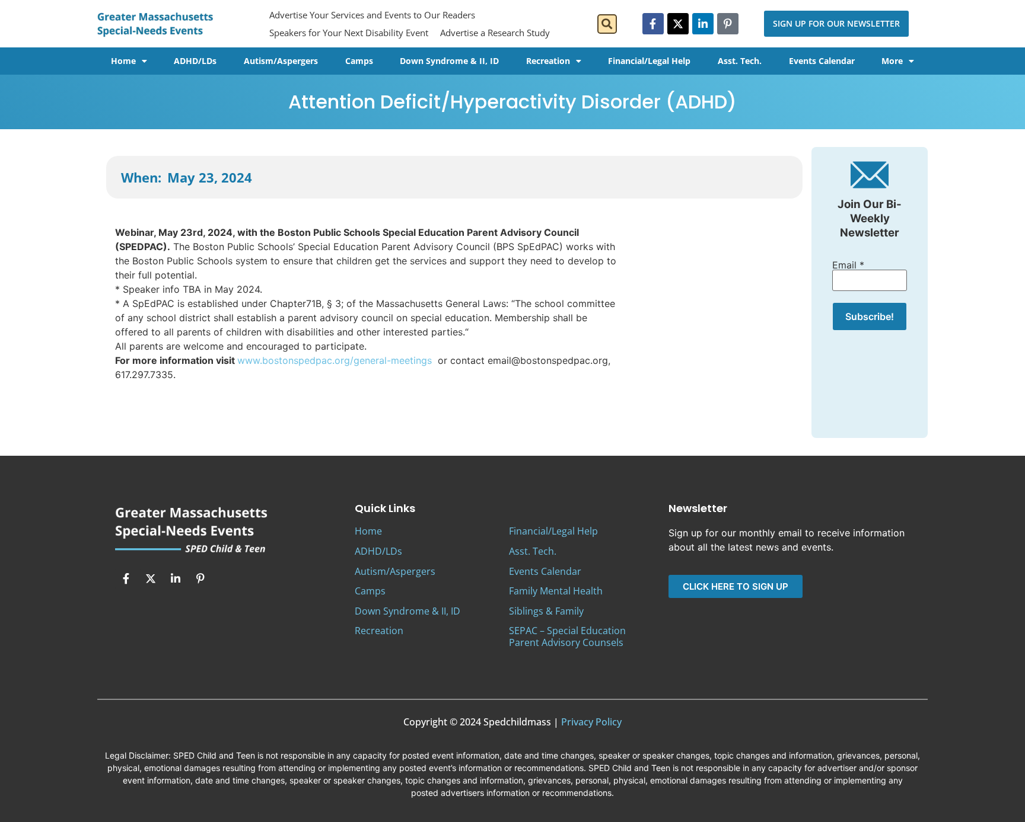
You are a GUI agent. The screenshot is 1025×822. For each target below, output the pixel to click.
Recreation (548, 60)
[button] (607, 24)
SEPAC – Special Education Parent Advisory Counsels (567, 636)
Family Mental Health (556, 590)
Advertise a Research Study (495, 33)
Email (848, 265)
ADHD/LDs (195, 60)
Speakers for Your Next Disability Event (348, 33)
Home (123, 60)
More (892, 60)
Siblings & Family (546, 611)
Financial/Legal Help (649, 60)
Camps (359, 60)
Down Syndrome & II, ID (449, 60)
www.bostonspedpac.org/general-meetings (336, 360)
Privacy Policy (591, 721)
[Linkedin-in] (703, 23)
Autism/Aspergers (281, 60)
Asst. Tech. (740, 60)
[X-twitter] (678, 23)
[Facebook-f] (653, 23)
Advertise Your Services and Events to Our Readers (372, 15)
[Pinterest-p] (727, 23)
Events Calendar (822, 60)
